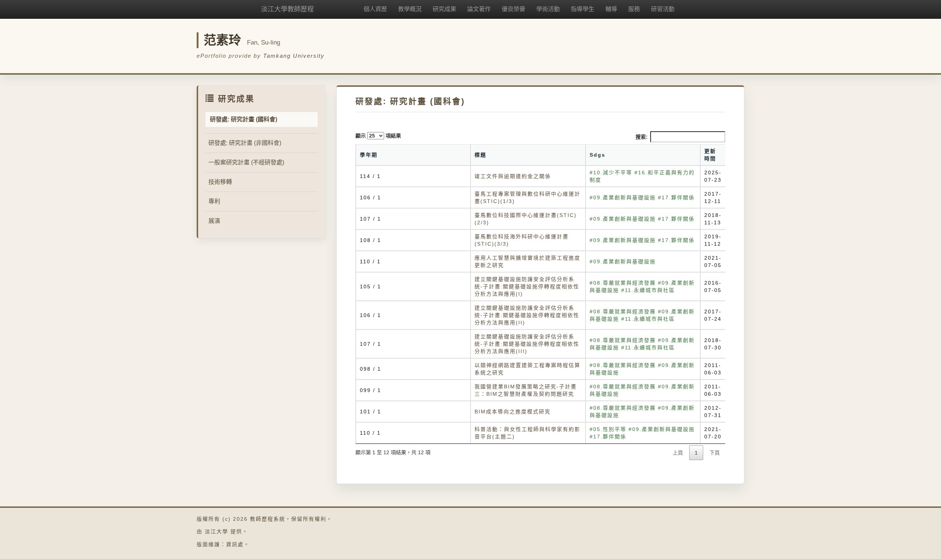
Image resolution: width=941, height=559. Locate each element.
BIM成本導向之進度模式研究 (513, 411)
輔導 (611, 9)
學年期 (369, 155)
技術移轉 (220, 182)
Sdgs (597, 155)
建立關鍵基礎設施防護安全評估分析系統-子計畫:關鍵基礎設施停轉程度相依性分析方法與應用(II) (527, 315)
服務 (634, 9)
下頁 (714, 453)
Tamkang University (294, 56)
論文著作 (479, 9)
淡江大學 (216, 531)
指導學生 (582, 9)
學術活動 (548, 9)
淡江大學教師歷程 (287, 9)
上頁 (678, 453)
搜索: (642, 137)
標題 (480, 155)
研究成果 (444, 9)
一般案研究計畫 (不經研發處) (246, 162)
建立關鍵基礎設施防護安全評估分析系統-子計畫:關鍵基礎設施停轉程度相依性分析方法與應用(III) (527, 344)
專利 (214, 201)
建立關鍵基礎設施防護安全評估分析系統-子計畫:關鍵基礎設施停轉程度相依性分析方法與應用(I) (527, 286)
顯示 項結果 (378, 136)
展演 (214, 221)
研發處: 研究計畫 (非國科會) (244, 143)
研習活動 (663, 9)
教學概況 (410, 9)
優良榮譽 (513, 9)
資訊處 (235, 544)
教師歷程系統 (267, 519)
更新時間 (710, 154)
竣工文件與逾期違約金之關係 (513, 176)
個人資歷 (375, 9)
